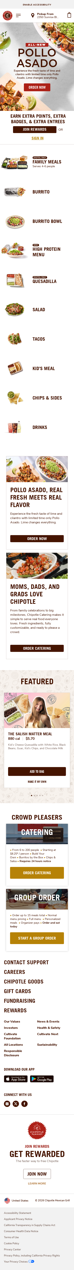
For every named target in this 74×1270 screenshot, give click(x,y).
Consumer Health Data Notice (21, 1231)
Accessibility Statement (17, 1213)
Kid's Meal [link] (44, 368)
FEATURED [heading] (37, 681)
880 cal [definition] (14, 738)
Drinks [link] (40, 427)
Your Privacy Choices (16, 1262)
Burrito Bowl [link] (47, 221)
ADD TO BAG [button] (37, 772)
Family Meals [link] (47, 161)
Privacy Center (12, 1249)
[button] (31, 795)
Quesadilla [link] (44, 281)
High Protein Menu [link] (47, 251)
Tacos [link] (39, 339)
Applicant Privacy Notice (18, 1219)
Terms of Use (11, 1237)
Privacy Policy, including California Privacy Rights (32, 1255)
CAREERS (14, 972)
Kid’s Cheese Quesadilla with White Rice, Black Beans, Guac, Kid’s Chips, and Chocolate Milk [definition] (37, 746)
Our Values (12, 1021)
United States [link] (20, 1200)
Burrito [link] (41, 191)
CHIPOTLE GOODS (24, 981)
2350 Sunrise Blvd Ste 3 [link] (48, 17)
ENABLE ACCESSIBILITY (37, 4)
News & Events (48, 1021)
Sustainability (47, 1045)
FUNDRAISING (19, 1000)
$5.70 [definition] (30, 738)
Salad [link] (39, 309)
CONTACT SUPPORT (26, 962)
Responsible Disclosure (13, 1053)
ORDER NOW (37, 87)
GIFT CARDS (17, 991)
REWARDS (15, 1010)
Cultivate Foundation (12, 1036)
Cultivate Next (47, 1034)
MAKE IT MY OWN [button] (37, 782)
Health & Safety (48, 1028)
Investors (11, 1028)
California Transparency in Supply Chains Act (29, 1225)
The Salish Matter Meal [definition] (30, 734)
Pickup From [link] (45, 14)
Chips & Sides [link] (47, 398)
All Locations (13, 1045)
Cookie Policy (11, 1243)
